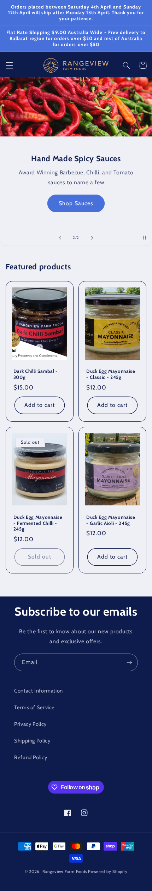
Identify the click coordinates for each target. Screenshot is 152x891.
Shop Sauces (76, 203)
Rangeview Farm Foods (64, 871)
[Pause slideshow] (144, 238)
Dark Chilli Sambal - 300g (35, 374)
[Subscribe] (129, 662)
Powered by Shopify (107, 871)
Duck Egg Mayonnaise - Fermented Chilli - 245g (38, 523)
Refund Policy (30, 757)
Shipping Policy (32, 741)
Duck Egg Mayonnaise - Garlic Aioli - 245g (110, 520)
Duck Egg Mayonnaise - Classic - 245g (110, 374)
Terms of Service (34, 707)
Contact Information (38, 691)
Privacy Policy (30, 724)
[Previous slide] (60, 238)
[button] (9, 65)
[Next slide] (92, 238)
